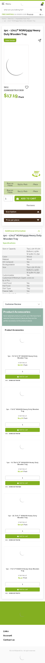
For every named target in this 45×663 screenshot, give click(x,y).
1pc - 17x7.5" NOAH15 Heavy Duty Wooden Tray (22, 570)
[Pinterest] (26, 621)
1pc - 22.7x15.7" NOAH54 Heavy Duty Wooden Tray (22, 517)
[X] (18, 621)
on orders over (17, 14)
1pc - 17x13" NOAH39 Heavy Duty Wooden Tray (22, 410)
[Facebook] (14, 621)
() (42, 15)
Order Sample (10, 40)
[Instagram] (22, 621)
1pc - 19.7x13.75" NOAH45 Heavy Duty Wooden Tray (23, 357)
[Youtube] (30, 621)
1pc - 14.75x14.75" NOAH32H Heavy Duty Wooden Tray (22, 463)
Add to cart (23, 377)
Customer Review (13, 304)
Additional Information (15, 231)
